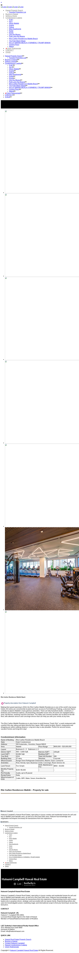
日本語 (7, 866)
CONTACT (8, 864)
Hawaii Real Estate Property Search (18, 939)
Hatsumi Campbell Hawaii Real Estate (24, 950)
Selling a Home (9, 831)
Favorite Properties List (15, 827)
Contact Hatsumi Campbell (15, 943)
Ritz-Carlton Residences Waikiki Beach (20, 853)
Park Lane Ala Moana (15, 851)
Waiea (11, 861)
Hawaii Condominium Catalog (16, 945)
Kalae (10, 846)
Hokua (11, 842)
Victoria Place (13, 859)
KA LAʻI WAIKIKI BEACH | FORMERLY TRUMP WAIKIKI (24, 857)
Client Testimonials (11, 862)
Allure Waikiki (13, 838)
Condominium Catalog (11, 833)
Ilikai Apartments (13, 844)
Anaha (11, 840)
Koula (10, 848)
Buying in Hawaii (9, 829)
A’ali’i (10, 835)
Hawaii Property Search (11, 825)
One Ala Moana (13, 849)
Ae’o (10, 836)
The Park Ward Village (15, 855)
